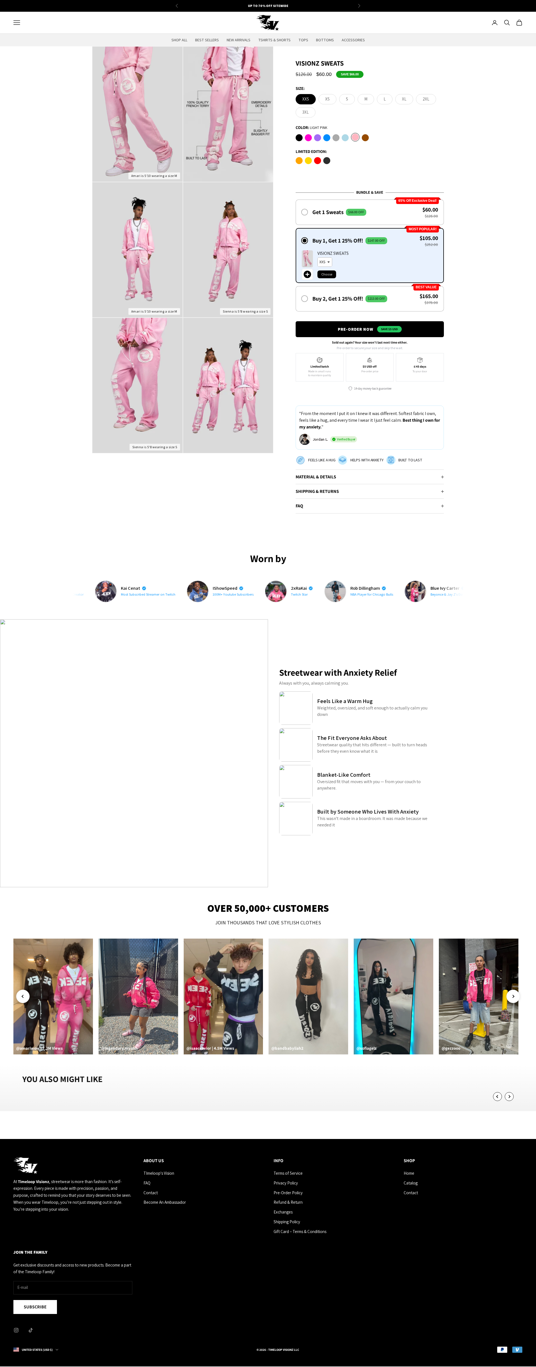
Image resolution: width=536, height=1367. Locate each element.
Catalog (411, 1183)
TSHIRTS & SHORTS (274, 39)
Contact (150, 1192)
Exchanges (283, 1212)
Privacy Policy (286, 1183)
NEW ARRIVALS (238, 39)
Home (409, 1173)
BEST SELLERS (207, 39)
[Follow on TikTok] (31, 1330)
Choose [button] (326, 274)
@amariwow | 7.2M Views (39, 1048)
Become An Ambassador (164, 1202)
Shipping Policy (287, 1221)
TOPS (303, 39)
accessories (353, 39)
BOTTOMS (325, 39)
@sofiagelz (366, 1048)
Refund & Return (288, 1202)
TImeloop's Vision (158, 1173)
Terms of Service (288, 1173)
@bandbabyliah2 (287, 1048)
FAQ (146, 1183)
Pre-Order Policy (288, 1192)
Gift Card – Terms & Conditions (300, 1231)
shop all (179, 39)
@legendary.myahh (119, 1048)
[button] (370, 212)
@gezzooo (451, 1048)
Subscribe (35, 1307)
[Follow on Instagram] (16, 1330)
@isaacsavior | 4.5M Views (210, 1048)
